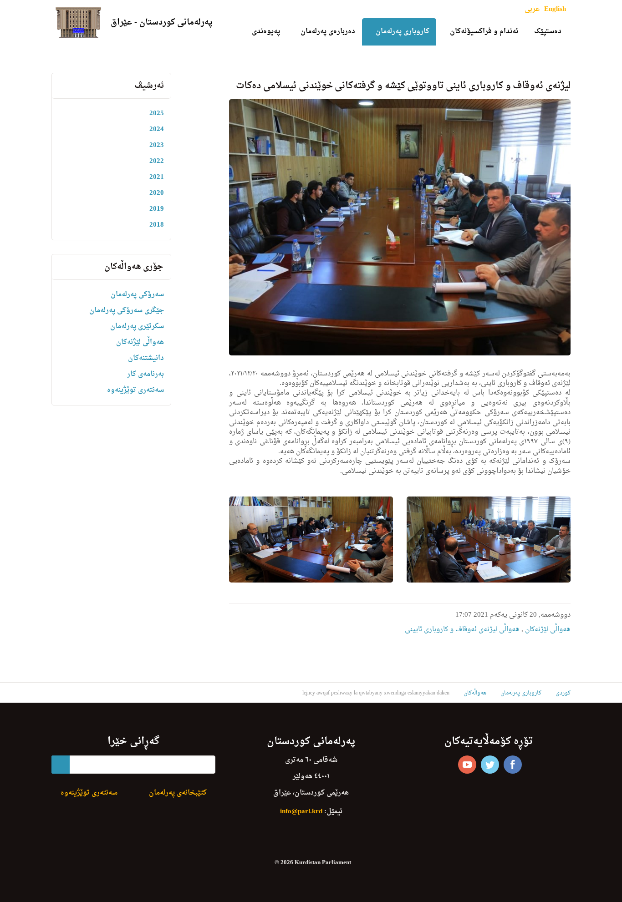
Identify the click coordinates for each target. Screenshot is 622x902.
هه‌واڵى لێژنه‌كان (547, 629)
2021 (156, 177)
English (555, 9)
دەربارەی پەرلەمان (328, 31)
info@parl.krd (301, 811)
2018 (156, 225)
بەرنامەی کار (145, 374)
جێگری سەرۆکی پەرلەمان (126, 310)
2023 (156, 145)
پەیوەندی (266, 31)
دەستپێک (547, 31)
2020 (156, 193)
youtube (467, 764)
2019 (156, 209)
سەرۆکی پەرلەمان (137, 294)
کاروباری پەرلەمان (402, 31)
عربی (532, 9)
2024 (156, 129)
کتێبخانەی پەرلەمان (178, 793)
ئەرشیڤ (149, 85)
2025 (156, 113)
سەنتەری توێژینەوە (135, 390)
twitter (490, 764)
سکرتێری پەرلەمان (137, 326)
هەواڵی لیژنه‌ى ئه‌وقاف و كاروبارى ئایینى (462, 629)
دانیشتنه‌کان (146, 358)
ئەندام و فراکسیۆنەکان (484, 31)
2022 (156, 161)
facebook (513, 764)
